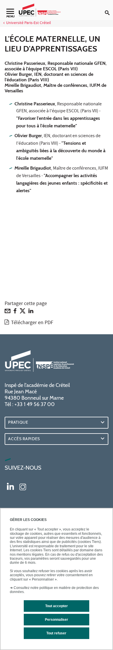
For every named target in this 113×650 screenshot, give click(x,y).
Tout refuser (56, 633)
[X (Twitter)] (22, 312)
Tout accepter (56, 606)
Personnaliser (56, 620)
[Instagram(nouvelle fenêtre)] (22, 486)
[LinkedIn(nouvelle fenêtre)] (10, 486)
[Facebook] (15, 312)
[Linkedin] (30, 312)
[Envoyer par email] (7, 312)
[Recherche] (109, 8)
